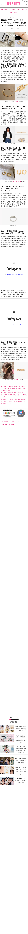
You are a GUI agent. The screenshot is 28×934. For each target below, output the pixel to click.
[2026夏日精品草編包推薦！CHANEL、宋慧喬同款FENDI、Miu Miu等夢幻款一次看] (7, 729)
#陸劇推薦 (4, 9)
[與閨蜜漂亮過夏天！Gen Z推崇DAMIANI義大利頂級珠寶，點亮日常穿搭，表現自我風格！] (7, 781)
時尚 (7, 17)
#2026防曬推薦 (22, 9)
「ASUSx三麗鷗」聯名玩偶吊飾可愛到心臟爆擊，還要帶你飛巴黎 (21, 749)
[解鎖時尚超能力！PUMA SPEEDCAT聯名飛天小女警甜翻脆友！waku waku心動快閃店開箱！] (7, 739)
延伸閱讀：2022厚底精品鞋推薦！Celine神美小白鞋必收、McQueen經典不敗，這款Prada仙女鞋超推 (14, 388)
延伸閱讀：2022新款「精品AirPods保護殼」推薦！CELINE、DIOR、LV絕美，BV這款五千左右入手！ (13, 401)
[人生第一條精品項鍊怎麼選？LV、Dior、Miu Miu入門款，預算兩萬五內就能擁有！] (7, 771)
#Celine (5, 424)
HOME (2, 17)
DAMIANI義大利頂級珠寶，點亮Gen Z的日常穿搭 (21, 780)
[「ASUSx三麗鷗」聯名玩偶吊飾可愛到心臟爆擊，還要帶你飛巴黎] (7, 749)
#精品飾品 (20, 421)
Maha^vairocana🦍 (17, 181)
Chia (23, 28)
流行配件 (12, 17)
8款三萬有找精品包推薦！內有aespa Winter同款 (21, 760)
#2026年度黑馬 (14, 13)
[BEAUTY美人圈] (13, 3)
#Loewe (11, 424)
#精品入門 (5, 421)
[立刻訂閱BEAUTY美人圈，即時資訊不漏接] (14, 413)
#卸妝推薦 (12, 9)
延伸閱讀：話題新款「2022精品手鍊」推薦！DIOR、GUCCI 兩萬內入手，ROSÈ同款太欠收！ (14, 395)
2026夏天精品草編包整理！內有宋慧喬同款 (21, 729)
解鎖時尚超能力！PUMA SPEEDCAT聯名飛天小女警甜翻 (21, 739)
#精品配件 (12, 421)
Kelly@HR (15, 379)
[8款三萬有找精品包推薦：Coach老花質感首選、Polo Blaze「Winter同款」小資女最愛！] (7, 761)
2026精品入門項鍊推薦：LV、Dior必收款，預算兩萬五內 (21, 771)
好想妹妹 (16, 101)
